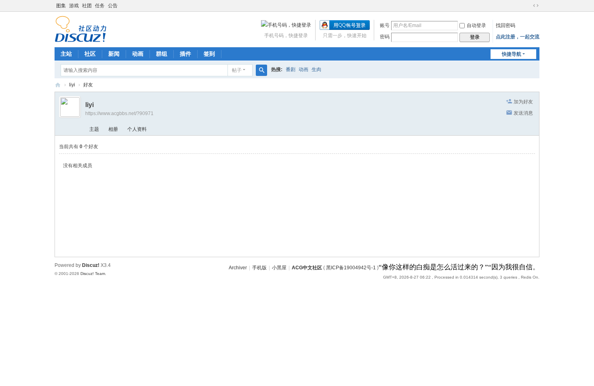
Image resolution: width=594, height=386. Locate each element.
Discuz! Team (92, 273)
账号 (385, 25)
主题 (94, 129)
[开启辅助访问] (528, 5)
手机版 (259, 268)
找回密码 (505, 25)
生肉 (316, 69)
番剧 (290, 69)
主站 (66, 53)
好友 (88, 85)
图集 (61, 5)
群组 (161, 53)
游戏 (74, 5)
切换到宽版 (535, 5)
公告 (113, 5)
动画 (137, 53)
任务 (100, 5)
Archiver (238, 268)
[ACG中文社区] (81, 28)
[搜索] (261, 70)
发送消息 (523, 113)
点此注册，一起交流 (517, 37)
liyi (72, 85)
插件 (185, 53)
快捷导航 (511, 54)
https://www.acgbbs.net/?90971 (119, 113)
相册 (113, 129)
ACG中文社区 (58, 85)
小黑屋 (279, 268)
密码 (385, 37)
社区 (90, 53)
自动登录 (476, 25)
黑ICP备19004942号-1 (351, 268)
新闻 (114, 53)
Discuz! (90, 265)
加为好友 (523, 102)
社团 (87, 5)
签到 (209, 53)
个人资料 (137, 129)
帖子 (237, 70)
